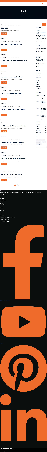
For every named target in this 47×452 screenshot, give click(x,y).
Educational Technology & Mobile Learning (40, 60)
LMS (43, 142)
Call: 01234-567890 (15, 1)
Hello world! (4, 28)
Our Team (1, 203)
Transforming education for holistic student (41, 65)
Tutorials (1, 207)
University (37, 90)
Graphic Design (7, 449)
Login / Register (43, 1)
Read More (4, 33)
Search (44, 24)
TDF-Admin (4, 25)
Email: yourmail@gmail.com (5, 1)
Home (22, 13)
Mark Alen (37, 51)
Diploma (38, 142)
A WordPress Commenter (40, 48)
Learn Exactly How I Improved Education (12, 142)
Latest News (2, 198)
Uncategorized (38, 88)
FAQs (1, 212)
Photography (38, 86)
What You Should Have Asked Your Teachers (14, 61)
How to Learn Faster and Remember (11, 175)
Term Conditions (2, 200)
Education (37, 80)
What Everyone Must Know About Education (13, 126)
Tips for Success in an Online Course (11, 93)
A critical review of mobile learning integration (41, 56)
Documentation (2, 208)
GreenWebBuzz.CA (11, 448)
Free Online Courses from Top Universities (13, 158)
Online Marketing (13, 449)
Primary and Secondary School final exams (13, 110)
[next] (20, 185)
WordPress (39, 144)
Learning (37, 84)
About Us (1, 196)
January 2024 (38, 75)
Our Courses (2, 201)
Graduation (38, 82)
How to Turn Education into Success (11, 44)
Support (1, 213)
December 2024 (38, 73)
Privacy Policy (2, 210)
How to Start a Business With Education (12, 77)
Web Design (2, 449)
